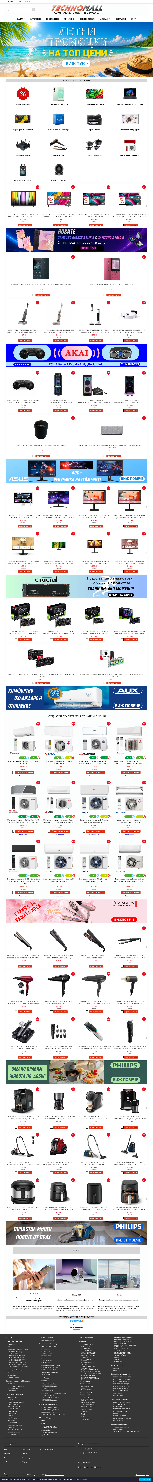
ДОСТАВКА (105, 19)
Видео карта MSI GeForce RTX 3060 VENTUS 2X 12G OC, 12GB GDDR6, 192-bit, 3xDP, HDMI (23, 632)
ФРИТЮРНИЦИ (85, 1348)
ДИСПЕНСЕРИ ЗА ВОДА (88, 1377)
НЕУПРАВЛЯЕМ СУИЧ (49, 1428)
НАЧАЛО (21, 19)
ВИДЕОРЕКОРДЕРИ (119, 1429)
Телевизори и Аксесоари (14, 1370)
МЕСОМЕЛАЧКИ (86, 1368)
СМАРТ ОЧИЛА (14, 1354)
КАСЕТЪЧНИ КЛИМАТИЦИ (121, 1379)
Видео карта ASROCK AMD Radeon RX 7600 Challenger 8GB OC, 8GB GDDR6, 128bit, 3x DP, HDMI (41, 675)
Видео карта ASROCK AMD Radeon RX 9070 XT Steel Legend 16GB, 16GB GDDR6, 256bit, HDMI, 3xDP (112, 675)
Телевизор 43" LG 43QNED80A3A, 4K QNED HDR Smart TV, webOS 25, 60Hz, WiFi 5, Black (58, 216)
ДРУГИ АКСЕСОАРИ (47, 1340)
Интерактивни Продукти (48, 1404)
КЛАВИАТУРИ (12, 1397)
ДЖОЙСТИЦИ (12, 1418)
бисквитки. (83, 1479)
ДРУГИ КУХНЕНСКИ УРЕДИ (90, 1379)
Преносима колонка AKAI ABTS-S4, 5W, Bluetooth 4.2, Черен (41, 445)
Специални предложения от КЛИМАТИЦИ (76, 716)
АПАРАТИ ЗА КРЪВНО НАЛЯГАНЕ (125, 1345)
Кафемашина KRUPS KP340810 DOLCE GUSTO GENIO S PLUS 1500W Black (94, 1118)
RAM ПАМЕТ (45, 1363)
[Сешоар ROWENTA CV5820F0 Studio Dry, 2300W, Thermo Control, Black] (59, 985)
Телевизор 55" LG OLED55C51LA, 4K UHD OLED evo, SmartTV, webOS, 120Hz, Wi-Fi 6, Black (94, 216)
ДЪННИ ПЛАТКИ (46, 1353)
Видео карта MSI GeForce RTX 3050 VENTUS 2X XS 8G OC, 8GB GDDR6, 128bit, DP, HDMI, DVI (94, 632)
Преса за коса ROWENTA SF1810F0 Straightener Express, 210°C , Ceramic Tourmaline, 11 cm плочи (129, 957)
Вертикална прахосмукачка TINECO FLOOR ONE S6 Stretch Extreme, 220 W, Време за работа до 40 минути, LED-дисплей (23, 331)
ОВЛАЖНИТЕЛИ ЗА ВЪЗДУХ (123, 1339)
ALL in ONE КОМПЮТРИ (15, 1388)
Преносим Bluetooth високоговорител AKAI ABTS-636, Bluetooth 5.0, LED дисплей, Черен (59, 401)
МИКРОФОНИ (12, 1423)
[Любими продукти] (142, 9)
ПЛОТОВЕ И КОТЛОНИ (88, 1375)
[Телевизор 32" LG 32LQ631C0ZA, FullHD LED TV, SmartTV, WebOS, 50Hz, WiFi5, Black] (23, 199)
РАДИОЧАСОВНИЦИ (119, 1416)
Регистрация (8, 1453)
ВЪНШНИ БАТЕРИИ (15, 1361)
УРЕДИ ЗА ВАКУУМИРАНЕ (89, 1370)
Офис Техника (44, 1378)
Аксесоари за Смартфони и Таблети (18, 1349)
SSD (42, 1358)
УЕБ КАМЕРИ (12, 1420)
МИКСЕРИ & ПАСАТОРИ (88, 1355)
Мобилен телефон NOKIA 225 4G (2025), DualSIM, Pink (112, 284)
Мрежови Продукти (46, 1418)
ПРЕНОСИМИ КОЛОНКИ (17, 1359)
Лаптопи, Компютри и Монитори (18, 1381)
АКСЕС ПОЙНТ (46, 1430)
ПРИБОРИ (116, 1370)
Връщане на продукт (47, 1449)
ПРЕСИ (83, 1413)
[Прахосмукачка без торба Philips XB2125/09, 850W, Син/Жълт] (94, 1146)
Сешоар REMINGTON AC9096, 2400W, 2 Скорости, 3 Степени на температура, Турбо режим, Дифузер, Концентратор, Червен (23, 1003)
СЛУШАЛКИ (12, 1413)
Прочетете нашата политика (54, 1475)
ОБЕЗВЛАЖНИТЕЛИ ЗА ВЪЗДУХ (124, 1341)
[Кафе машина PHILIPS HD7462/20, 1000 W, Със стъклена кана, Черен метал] (59, 1101)
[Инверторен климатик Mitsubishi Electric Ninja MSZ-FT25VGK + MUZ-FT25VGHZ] (58, 799)
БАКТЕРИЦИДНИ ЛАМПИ (122, 1354)
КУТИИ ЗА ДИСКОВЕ (14, 1406)
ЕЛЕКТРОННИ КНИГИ (120, 1411)
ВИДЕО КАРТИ (46, 1356)
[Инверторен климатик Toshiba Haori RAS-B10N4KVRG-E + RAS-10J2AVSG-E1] (23, 799)
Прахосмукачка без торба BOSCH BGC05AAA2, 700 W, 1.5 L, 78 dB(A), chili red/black (58, 1163)
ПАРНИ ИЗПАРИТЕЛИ (121, 1348)
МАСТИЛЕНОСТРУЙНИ (49, 1387)
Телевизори (11, 1373)
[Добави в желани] (16, 225)
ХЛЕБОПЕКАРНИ (86, 1350)
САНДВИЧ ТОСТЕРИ (87, 1363)
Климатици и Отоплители (120, 1374)
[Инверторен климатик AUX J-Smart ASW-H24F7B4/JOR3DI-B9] (58, 858)
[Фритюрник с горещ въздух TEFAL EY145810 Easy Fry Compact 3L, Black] (94, 1192)
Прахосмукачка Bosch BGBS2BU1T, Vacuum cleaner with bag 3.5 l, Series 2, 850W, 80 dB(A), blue (129, 1163)
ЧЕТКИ (83, 1416)
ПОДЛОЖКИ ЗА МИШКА (16, 1402)
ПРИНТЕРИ (45, 1381)
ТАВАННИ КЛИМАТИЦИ (121, 1384)
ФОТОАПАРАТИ (118, 1420)
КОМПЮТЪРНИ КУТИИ (48, 1346)
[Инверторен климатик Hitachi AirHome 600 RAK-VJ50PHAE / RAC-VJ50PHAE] (129, 858)
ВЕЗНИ (116, 1357)
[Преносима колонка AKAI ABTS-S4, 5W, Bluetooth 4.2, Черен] (41, 430)
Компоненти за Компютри (48, 1344)
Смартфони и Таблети (14, 1341)
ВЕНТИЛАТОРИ (118, 1395)
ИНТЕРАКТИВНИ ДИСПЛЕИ (50, 1410)
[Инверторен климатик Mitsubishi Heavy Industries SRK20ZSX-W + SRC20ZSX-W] (94, 740)
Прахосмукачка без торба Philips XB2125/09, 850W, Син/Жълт (94, 1163)
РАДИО (115, 1413)
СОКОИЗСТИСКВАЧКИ (88, 1359)
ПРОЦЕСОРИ (45, 1351)
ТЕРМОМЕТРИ (118, 1347)
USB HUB (11, 1427)
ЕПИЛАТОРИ (85, 1397)
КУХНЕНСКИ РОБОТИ (88, 1354)
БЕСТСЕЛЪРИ (52, 19)
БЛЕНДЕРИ (84, 1357)
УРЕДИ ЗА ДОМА (85, 1384)
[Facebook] (143, 2)
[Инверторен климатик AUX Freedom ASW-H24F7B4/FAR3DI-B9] (94, 799)
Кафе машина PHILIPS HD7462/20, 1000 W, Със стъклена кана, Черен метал (58, 1118)
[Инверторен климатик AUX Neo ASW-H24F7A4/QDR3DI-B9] (94, 858)
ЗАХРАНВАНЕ (45, 1349)
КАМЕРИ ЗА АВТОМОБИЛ (121, 1409)
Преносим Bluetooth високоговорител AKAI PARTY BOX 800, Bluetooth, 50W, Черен (94, 401)
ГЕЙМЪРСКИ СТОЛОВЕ (15, 1434)
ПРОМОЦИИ (69, 19)
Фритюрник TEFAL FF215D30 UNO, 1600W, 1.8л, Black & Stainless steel (23, 1209)
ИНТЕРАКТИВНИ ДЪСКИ (49, 1407)
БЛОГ (133, 19)
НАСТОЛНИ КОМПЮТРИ (16, 1386)
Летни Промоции (12, 1338)
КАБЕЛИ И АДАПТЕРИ (15, 1430)
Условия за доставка (28, 1458)
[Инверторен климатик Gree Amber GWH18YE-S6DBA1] (58, 740)
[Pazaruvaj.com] (76, 1322)
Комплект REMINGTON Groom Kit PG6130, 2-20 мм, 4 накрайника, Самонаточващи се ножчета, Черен (23, 1048)
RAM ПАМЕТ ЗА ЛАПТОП (49, 1367)
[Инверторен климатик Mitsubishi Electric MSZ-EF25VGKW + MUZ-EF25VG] (129, 740)
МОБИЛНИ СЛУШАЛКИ (16, 1357)
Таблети (10, 1347)
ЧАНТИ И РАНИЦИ (47, 1338)
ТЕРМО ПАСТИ (46, 1374)
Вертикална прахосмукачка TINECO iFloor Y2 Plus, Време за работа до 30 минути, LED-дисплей (59, 331)
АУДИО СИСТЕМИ (119, 1404)
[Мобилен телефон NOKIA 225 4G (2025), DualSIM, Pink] (112, 269)
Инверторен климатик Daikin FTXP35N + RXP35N (23, 762)
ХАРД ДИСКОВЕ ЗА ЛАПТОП (50, 1365)
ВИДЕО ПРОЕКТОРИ (47, 1412)
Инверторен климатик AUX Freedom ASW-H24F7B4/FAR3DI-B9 (94, 821)
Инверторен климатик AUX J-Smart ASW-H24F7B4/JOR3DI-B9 (59, 880)
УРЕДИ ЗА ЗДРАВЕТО (86, 1419)
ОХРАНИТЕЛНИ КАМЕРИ (121, 1427)
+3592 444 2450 (24, 1)
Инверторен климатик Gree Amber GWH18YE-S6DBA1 (59, 762)
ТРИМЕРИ (84, 1401)
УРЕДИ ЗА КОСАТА (86, 1409)
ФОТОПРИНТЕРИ (47, 1390)
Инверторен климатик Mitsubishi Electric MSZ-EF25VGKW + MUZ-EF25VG (129, 762)
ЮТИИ (83, 1388)
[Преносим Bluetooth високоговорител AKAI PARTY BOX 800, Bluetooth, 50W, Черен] (94, 384)
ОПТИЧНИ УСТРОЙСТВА (49, 1370)
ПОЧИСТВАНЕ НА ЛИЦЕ (88, 1406)
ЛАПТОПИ (11, 1384)
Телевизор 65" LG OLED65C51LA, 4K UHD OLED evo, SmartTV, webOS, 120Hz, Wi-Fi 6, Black (129, 216)
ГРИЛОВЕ (84, 1364)
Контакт (24, 1453)
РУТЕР (43, 1421)
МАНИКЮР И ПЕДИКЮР (88, 1402)
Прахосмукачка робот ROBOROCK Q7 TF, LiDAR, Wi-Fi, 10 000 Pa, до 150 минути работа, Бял (129, 331)
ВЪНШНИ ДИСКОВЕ (14, 1404)
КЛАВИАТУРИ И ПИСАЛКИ (17, 1362)
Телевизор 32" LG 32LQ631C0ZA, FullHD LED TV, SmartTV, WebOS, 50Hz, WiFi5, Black (23, 216)
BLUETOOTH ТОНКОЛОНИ (121, 1402)
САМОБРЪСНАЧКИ (87, 1399)
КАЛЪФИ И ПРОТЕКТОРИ (17, 1355)
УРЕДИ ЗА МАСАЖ (120, 1355)
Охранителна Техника (119, 1424)
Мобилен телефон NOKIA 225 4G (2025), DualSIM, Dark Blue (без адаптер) (41, 284)
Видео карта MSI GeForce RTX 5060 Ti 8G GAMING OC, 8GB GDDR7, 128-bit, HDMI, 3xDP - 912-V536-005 (129, 632)
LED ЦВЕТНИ (46, 1399)
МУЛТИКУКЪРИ (86, 1346)
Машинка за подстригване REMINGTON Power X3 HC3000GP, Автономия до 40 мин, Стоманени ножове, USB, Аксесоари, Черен (129, 1048)
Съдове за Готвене (117, 1365)
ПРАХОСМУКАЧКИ (87, 1386)
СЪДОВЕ (116, 1368)
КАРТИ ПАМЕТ (13, 1409)
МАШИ (83, 1415)
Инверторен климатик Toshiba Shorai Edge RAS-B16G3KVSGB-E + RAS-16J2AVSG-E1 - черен (23, 881)
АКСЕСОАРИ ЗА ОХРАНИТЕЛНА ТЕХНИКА (127, 1431)
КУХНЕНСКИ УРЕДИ (86, 1344)
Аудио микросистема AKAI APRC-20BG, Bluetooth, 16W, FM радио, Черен (23, 401)
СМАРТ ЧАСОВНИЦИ (16, 1352)
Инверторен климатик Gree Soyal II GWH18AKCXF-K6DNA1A (129, 821)
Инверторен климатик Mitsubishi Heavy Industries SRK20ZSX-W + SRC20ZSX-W (94, 762)
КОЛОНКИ (11, 1416)
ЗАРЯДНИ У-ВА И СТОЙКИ (17, 1364)
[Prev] (3, 50)
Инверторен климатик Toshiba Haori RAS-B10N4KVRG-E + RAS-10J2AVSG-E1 (23, 821)
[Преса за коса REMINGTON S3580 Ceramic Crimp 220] (94, 940)
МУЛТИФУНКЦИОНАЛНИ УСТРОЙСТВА (54, 1393)
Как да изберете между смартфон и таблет (76, 1300)
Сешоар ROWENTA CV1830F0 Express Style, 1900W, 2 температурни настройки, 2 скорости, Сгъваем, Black (129, 1002)
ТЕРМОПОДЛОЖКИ (120, 1350)
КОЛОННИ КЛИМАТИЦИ (121, 1381)
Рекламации (26, 1449)
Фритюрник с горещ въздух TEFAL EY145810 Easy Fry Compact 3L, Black (94, 1209)
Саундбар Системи (13, 1377)
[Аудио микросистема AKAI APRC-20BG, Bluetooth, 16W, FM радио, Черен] (23, 384)
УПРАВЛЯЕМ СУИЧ (48, 1426)
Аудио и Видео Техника (119, 1399)
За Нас (6, 1462)
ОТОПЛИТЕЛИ (117, 1393)
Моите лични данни (142, 1475)
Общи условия (27, 1462)
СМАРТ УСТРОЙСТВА (87, 1338)
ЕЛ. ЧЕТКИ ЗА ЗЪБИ (86, 1392)
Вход (5, 1449)
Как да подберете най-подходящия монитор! (119, 1300)
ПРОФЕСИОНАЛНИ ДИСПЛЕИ (122, 1418)
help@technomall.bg (91, 1449)
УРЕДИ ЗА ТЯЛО (85, 1395)
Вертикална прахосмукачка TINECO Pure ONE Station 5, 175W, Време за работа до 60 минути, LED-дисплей (94, 331)
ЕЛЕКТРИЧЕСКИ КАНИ (88, 1366)
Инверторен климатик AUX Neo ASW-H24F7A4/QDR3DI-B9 (94, 880)
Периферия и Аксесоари (14, 1394)
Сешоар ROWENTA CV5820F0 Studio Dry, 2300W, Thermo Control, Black (59, 1002)
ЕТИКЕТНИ (45, 1388)
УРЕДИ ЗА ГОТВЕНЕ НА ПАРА (90, 1371)
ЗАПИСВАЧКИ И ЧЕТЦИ (15, 1425)
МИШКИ (10, 1400)
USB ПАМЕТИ (12, 1411)
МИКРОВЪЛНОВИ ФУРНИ (89, 1352)
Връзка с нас (8, 1458)
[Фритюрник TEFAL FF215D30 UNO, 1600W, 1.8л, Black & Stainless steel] (23, 1192)
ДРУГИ (116, 1359)
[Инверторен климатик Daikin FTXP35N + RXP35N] (23, 740)
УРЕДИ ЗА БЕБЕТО (119, 1361)
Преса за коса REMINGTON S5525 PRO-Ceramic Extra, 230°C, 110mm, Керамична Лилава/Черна (59, 957)
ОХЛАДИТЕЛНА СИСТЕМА (49, 1372)
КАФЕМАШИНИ (85, 1381)
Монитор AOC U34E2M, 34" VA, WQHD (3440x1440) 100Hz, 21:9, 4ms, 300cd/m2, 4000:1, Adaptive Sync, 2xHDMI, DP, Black (58, 562)
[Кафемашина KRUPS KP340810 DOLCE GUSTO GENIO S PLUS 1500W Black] (94, 1101)
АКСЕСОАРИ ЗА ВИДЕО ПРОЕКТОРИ (53, 1414)
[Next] (149, 50)
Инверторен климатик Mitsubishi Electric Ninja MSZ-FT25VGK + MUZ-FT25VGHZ (59, 821)
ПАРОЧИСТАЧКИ (86, 1390)
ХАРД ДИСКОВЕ (46, 1360)
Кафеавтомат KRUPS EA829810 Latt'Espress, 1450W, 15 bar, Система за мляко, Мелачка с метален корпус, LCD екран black (129, 1118)
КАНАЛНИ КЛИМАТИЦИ (121, 1386)
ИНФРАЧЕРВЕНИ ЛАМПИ (122, 1352)
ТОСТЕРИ (84, 1361)
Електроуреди (82, 1341)
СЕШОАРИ (84, 1411)
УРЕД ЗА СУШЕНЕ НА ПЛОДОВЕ (91, 1373)
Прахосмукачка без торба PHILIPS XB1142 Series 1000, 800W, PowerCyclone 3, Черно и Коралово (23, 1163)
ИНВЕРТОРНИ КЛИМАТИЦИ (122, 1377)
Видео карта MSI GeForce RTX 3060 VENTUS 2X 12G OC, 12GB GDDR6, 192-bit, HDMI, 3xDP (58, 632)
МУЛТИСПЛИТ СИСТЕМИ (121, 1391)
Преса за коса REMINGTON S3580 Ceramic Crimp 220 (94, 957)
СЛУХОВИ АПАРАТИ (121, 1343)
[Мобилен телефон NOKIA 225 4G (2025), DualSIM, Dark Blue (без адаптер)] (41, 269)
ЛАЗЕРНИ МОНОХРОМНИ (50, 1385)
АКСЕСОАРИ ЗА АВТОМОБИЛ (18, 1366)
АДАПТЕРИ (45, 1435)
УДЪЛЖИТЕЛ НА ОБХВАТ (49, 1432)
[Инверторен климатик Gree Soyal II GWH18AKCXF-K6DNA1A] (129, 799)
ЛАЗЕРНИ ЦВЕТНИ (48, 1383)
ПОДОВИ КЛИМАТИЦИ (120, 1388)
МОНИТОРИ (12, 1391)
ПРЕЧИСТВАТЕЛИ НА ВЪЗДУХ (123, 1338)
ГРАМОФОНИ (117, 1406)
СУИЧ (43, 1423)
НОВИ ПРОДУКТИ (87, 19)
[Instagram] (146, 2)
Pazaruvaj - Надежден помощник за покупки (76, 1327)
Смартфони (11, 1344)
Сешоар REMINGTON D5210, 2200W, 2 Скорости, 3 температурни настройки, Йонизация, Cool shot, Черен (94, 1002)
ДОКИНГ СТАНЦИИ (14, 1432)
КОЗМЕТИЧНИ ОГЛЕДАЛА (89, 1404)
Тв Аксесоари (12, 1375)
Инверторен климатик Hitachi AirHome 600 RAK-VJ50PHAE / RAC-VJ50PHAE (129, 880)
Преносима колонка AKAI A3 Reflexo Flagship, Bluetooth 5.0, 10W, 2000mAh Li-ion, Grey (112, 447)
